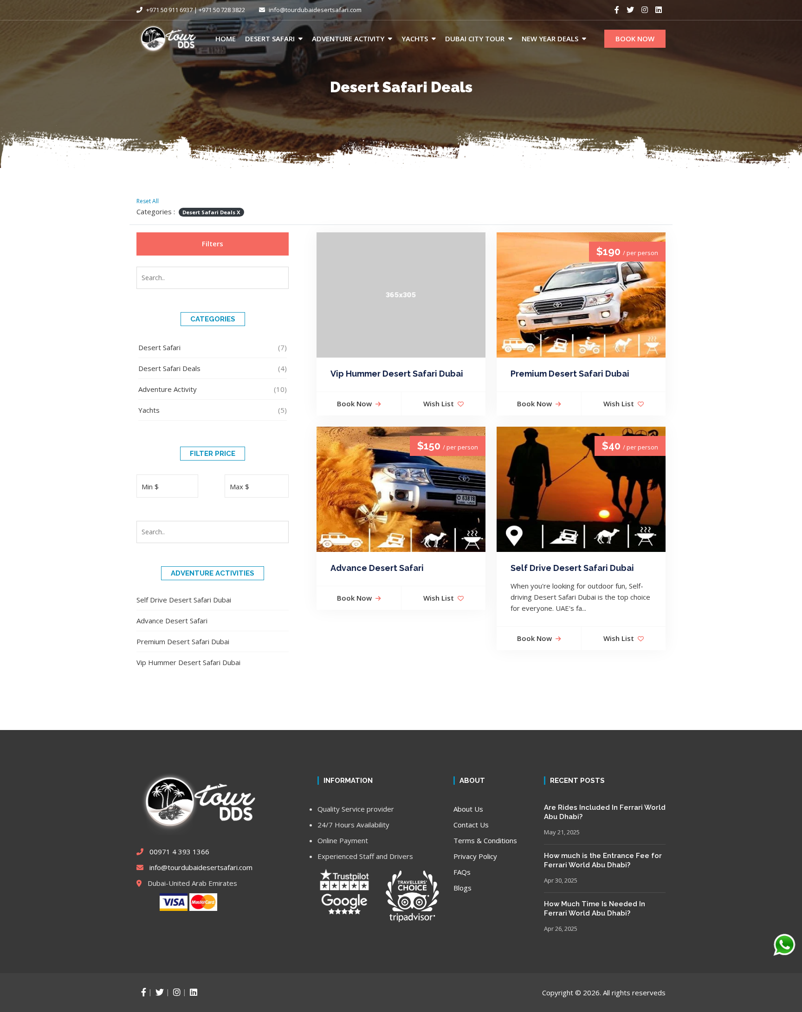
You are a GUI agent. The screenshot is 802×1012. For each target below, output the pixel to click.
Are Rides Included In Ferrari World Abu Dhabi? (605, 812)
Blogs (462, 887)
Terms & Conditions (485, 840)
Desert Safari (270, 38)
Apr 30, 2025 (560, 880)
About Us (468, 808)
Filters (212, 243)
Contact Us (471, 824)
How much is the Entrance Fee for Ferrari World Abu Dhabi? (603, 860)
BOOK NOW (634, 38)
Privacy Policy (475, 856)
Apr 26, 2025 (560, 928)
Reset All (147, 201)
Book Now (354, 403)
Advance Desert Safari (171, 620)
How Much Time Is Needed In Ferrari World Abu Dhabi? (594, 908)
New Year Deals (550, 38)
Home (225, 38)
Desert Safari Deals (169, 368)
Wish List (438, 403)
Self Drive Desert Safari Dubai (183, 599)
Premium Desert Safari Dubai (182, 641)
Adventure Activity (348, 38)
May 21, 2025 (562, 832)
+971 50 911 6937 (169, 10)
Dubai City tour (474, 38)
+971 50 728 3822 (222, 10)
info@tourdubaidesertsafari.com (315, 10)
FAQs (462, 872)
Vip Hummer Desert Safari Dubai (188, 662)
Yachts (414, 38)
